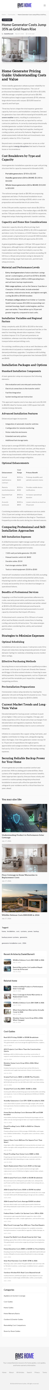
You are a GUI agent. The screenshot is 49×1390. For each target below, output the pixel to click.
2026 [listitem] (24, 943)
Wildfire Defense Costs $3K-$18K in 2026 (28, 960)
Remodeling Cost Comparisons (15, 1325)
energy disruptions (21, 146)
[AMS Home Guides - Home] (24, 5)
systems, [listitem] (24, 931)
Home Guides (8, 1308)
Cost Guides (11, 14)
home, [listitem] (4, 931)
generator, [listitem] (23, 937)
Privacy (37, 1372)
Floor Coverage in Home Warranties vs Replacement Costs (27, 996)
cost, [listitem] (18, 931)
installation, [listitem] (11, 931)
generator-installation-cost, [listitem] (12, 943)
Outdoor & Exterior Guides (13, 1319)
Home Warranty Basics (12, 1313)
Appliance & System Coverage (14, 1296)
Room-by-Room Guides (12, 1331)
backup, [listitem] (36, 931)
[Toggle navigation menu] (44, 5)
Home (4, 14)
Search (29, 1372)
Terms (44, 1372)
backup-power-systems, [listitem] (10, 937)
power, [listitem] (30, 931)
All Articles (20, 1372)
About (11, 1372)
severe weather (8, 117)
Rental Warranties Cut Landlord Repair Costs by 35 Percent (28, 968)
